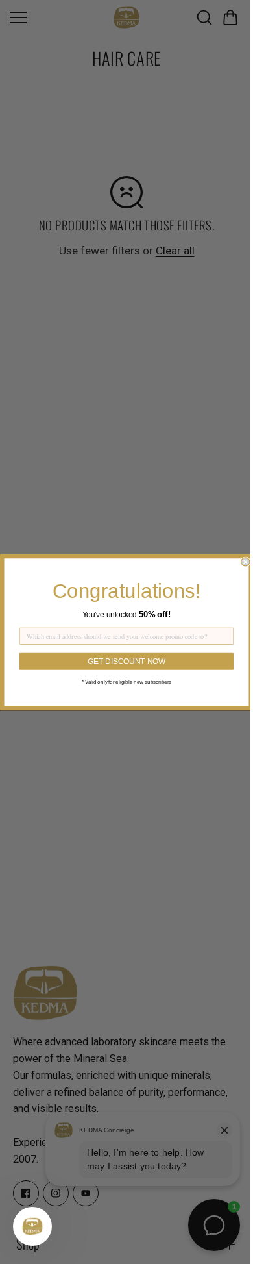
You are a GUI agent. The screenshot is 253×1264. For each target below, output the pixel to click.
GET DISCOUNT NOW (123, 661)
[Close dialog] (242, 561)
